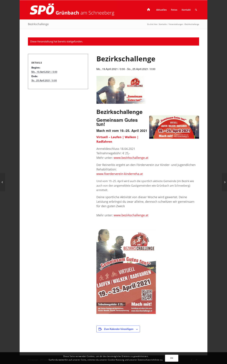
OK (171, 358)
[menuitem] (149, 9)
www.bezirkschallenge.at (131, 158)
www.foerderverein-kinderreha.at (119, 174)
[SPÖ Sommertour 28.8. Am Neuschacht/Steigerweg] (2, 182)
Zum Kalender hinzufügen (118, 329)
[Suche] (196, 9)
